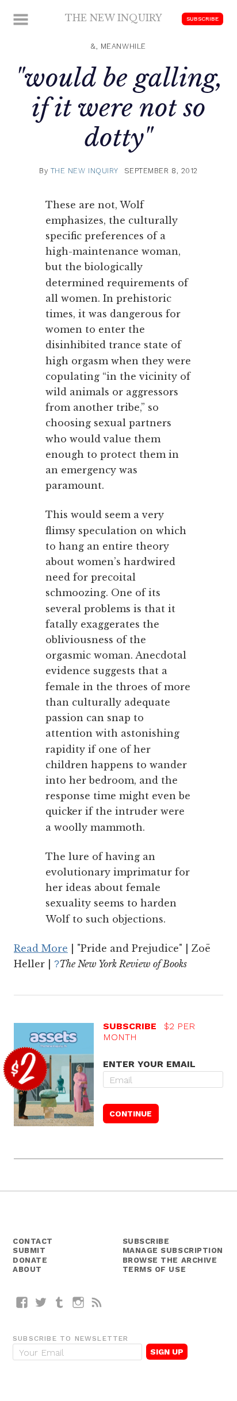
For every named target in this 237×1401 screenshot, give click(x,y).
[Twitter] (41, 1302)
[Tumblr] (59, 1302)
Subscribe (202, 18)
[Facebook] (22, 1302)
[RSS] (96, 1302)
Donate (30, 1260)
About (27, 1269)
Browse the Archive (170, 1260)
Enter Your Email (149, 1063)
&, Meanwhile (118, 46)
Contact (33, 1241)
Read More (41, 948)
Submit (29, 1250)
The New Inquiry (113, 18)
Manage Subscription (173, 1250)
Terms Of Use (154, 1269)
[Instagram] (78, 1302)
